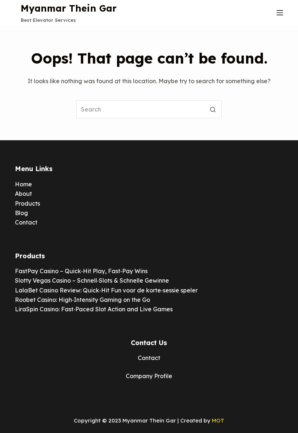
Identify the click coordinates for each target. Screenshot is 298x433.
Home (23, 184)
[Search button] (213, 109)
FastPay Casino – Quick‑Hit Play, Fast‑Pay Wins (81, 271)
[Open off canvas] (280, 12)
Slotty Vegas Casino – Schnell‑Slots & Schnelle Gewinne (92, 280)
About (23, 193)
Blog (21, 212)
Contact (26, 222)
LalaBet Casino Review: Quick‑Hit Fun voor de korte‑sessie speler (106, 290)
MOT (218, 420)
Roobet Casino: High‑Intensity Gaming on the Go (82, 299)
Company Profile (149, 376)
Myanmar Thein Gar (69, 8)
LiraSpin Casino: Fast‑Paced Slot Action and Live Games (94, 309)
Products (27, 203)
